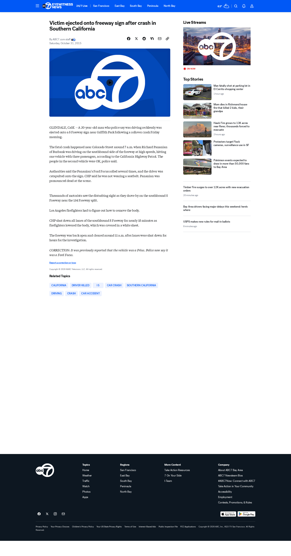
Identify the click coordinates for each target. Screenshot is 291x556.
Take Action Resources (177, 470)
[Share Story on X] (136, 38)
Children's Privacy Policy (83, 527)
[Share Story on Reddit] (144, 38)
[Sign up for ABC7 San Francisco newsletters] (63, 514)
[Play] (217, 46)
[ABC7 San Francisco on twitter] (47, 514)
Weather (87, 475)
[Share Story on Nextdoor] (152, 38)
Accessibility (225, 491)
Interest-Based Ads (147, 527)
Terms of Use (130, 527)
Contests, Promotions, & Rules (235, 502)
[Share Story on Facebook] (129, 38)
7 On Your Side (173, 475)
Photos (86, 491)
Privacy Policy (42, 527)
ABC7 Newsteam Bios (230, 475)
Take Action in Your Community (235, 486)
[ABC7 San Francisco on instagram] (55, 514)
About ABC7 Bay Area (230, 470)
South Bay (136, 6)
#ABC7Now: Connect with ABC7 (236, 481)
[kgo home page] (45, 470)
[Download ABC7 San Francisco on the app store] (228, 514)
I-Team (168, 481)
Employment (225, 497)
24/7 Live (82, 6)
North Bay (169, 6)
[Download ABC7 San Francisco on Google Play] (246, 514)
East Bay (119, 6)
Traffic (85, 481)
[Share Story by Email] (160, 38)
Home (85, 470)
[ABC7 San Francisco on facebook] (39, 514)
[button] (37, 5)
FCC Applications (188, 527)
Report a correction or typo (62, 262)
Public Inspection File (168, 527)
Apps (85, 497)
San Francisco (101, 6)
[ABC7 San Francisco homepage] (57, 6)
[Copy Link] (167, 38)
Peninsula (152, 6)
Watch (85, 486)
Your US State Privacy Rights (109, 527)
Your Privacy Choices (60, 527)
